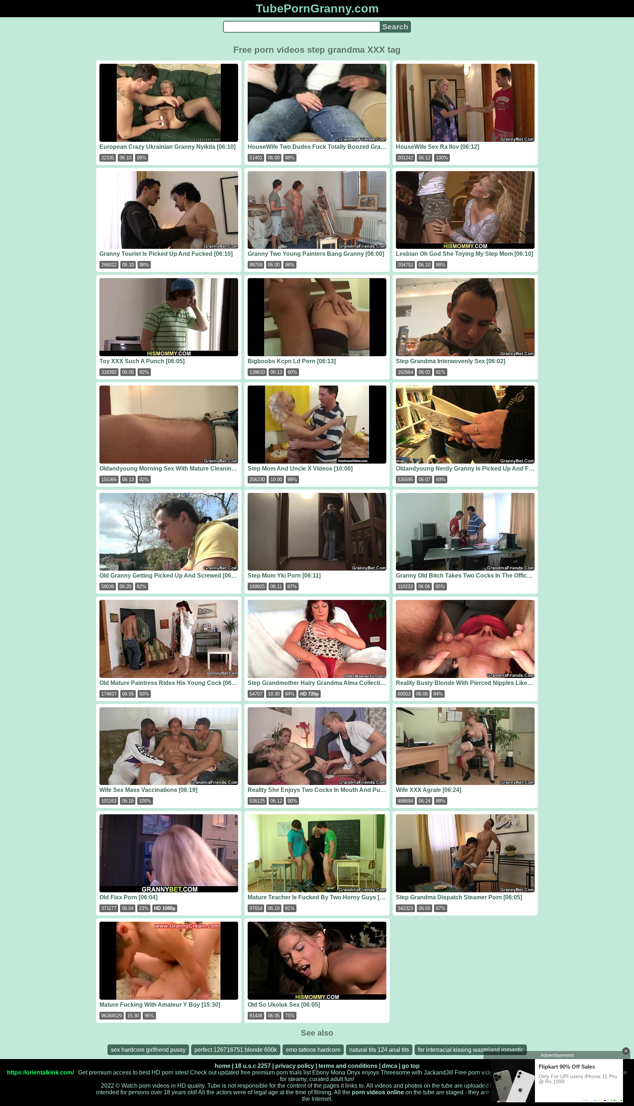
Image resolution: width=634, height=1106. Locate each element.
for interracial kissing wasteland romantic (471, 1050)
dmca (389, 1066)
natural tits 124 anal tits (379, 1050)
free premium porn (264, 1072)
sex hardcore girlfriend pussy (148, 1050)
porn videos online (378, 1092)
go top (411, 1066)
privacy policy (294, 1066)
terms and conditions (348, 1066)
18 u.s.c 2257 (253, 1066)
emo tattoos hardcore (313, 1050)
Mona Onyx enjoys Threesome (370, 1072)
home (222, 1066)
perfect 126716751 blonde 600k (235, 1050)
